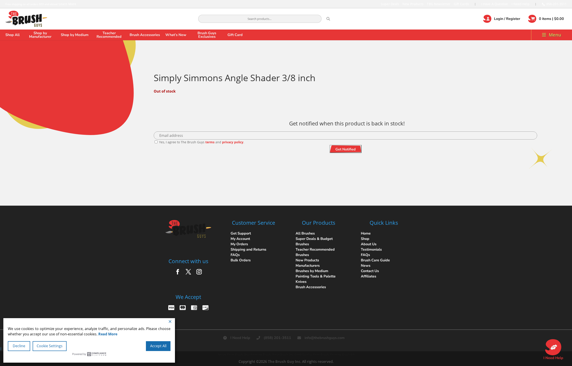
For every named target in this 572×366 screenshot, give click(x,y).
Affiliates (368, 276)
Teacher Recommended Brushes (315, 252)
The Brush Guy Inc (284, 361)
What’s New (175, 34)
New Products (412, 4)
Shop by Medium (74, 34)
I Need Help (521, 4)
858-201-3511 (556, 4)
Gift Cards (461, 4)
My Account (240, 238)
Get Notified (345, 149)
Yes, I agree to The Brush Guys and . (201, 142)
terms (209, 142)
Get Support (241, 233)
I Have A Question (494, 4)
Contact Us (370, 271)
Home (366, 233)
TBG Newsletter (438, 4)
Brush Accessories (145, 34)
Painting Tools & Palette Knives (316, 279)
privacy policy (232, 142)
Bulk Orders (241, 260)
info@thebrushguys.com (325, 337)
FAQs (235, 254)
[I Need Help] (553, 347)
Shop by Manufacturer (40, 35)
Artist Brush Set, (283, 354)
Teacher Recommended (109, 35)
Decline (19, 345)
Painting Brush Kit (342, 354)
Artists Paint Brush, (230, 354)
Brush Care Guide (375, 260)
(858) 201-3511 (277, 337)
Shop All (12, 34)
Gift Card (235, 34)
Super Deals (390, 4)
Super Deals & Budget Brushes (314, 241)
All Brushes (305, 233)
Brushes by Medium (312, 271)
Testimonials (371, 249)
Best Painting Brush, (257, 354)
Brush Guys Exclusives (207, 35)
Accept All (158, 345)
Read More (107, 334)
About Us (368, 244)
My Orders (239, 244)
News (365, 265)
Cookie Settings (50, 345)
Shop (365, 238)
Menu (555, 35)
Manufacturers (308, 265)
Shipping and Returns (248, 249)
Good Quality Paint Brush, (311, 354)
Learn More (67, 4)
